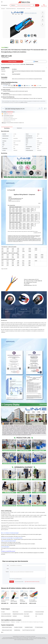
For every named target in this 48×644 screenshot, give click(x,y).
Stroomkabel (28, 8)
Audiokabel (15, 616)
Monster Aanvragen (30, 64)
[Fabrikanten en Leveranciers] (24, 2)
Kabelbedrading (17, 630)
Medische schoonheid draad (6, 616)
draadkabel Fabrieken (29, 627)
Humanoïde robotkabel (39, 611)
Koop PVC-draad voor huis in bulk (28, 630)
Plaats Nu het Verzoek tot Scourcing (32, 581)
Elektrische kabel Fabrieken (7, 627)
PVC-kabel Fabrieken (39, 627)
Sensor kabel (26, 613)
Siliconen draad (15, 611)
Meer (2, 632)
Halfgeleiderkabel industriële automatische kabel (18, 613)
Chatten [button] (36, 61)
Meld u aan (4, 122)
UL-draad (3, 611)
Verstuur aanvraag (12, 61)
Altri (36, 616)
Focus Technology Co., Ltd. (22, 636)
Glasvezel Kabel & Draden (21, 8)
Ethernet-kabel (26, 616)
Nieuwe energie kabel (39, 613)
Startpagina (3, 8)
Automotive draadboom (28, 611)
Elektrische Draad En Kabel (7, 630)
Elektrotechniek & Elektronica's (11, 8)
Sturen (11, 581)
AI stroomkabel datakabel (5, 613)
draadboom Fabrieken (18, 627)
